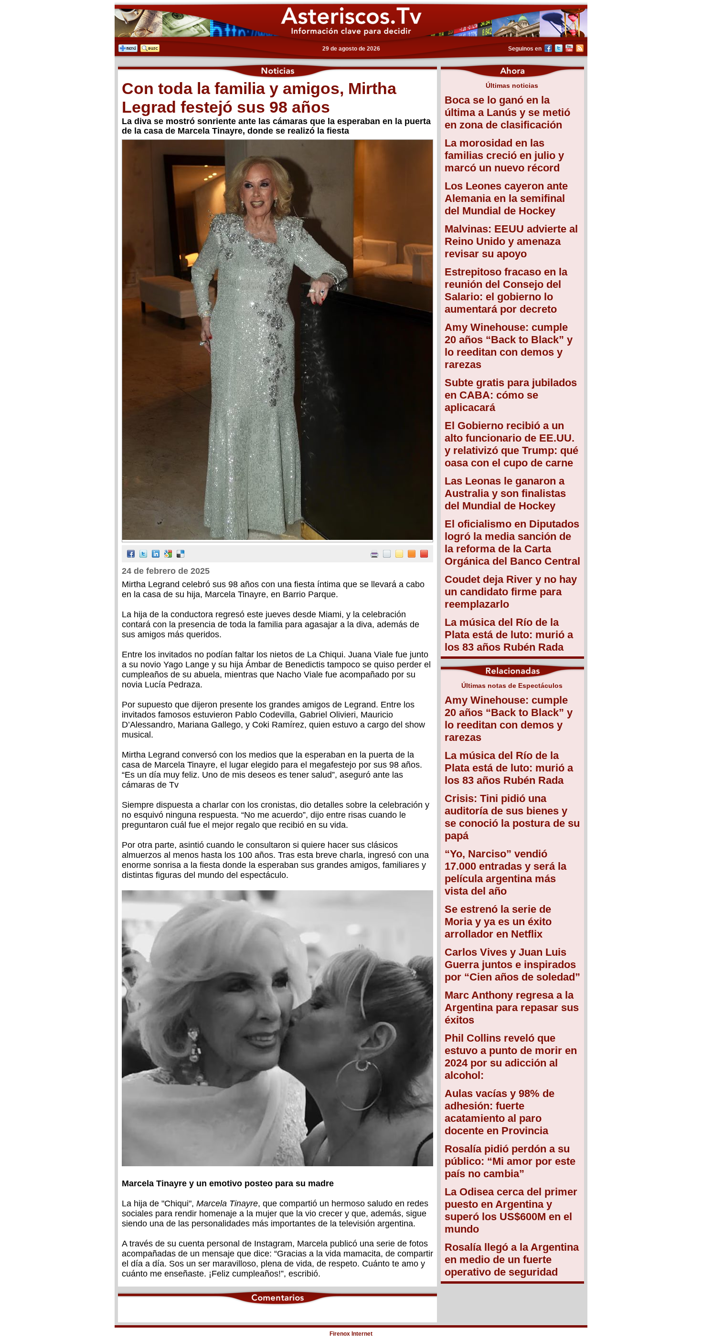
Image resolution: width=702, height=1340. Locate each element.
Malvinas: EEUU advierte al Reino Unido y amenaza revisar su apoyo (511, 241)
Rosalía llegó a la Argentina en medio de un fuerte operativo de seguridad (512, 1259)
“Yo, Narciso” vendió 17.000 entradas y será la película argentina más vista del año (505, 872)
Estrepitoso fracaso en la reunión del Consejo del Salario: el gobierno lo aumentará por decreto (506, 290)
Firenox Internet (351, 1333)
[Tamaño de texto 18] (424, 555)
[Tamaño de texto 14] (399, 555)
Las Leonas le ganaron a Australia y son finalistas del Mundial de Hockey (505, 493)
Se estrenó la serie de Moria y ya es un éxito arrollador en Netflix (498, 921)
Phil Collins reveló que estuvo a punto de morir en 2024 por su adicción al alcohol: (511, 1056)
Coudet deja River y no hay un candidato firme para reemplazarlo (511, 591)
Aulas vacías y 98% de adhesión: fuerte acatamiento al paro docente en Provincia (499, 1112)
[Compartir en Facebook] (131, 555)
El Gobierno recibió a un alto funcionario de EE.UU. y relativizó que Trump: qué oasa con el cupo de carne (511, 444)
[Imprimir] (374, 555)
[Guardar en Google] (168, 555)
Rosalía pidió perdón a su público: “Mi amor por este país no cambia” (510, 1161)
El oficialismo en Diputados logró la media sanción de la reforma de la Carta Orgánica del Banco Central (512, 542)
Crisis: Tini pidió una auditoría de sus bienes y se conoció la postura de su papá (512, 817)
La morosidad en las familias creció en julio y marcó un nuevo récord (504, 155)
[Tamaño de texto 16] (411, 555)
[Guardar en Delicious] (180, 555)
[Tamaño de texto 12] (387, 555)
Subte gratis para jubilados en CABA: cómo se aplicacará (511, 395)
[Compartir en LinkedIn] (155, 555)
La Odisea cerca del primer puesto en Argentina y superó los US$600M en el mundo (511, 1210)
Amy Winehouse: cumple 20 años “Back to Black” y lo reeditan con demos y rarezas (509, 345)
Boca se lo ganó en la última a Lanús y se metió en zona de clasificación (507, 112)
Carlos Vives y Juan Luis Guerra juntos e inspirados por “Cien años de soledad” (512, 964)
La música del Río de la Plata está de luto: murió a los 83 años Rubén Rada (509, 634)
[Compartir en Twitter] (143, 555)
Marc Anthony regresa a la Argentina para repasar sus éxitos (512, 1007)
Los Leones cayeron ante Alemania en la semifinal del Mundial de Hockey (506, 198)
